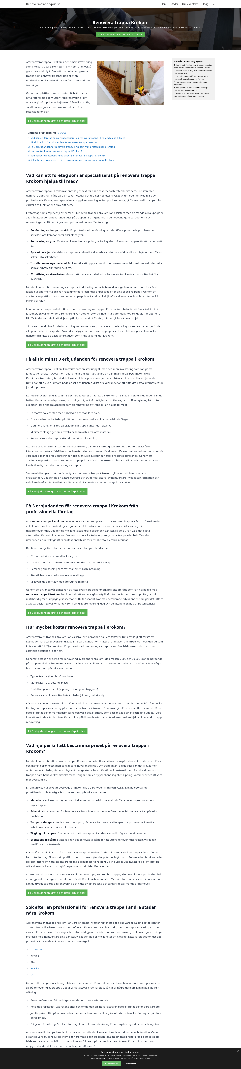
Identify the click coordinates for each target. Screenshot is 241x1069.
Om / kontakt (190, 4)
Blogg (205, 4)
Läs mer (147, 1058)
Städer (174, 4)
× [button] (238, 1051)
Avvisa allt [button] (131, 1063)
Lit (32, 975)
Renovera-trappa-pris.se (43, 4)
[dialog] (120, 1058)
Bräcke (35, 968)
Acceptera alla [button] (111, 1063)
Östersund (37, 949)
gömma (62, 132)
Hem (164, 4)
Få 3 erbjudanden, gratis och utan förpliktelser (120, 34)
